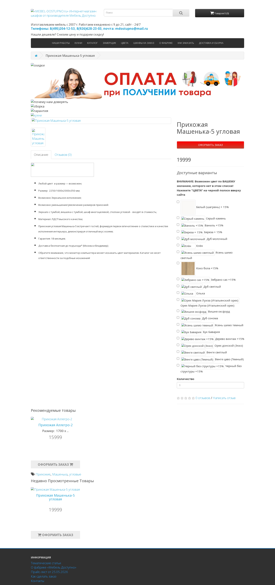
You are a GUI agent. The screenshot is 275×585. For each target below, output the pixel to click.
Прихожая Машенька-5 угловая (55, 497)
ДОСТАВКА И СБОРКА (211, 43)
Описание (41, 154)
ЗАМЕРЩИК (109, 43)
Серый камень (215, 218)
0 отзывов (202, 398)
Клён (199, 246)
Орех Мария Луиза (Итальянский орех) (207, 305)
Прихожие (43, 474)
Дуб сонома (209, 318)
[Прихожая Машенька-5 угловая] (101, 120)
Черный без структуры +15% (211, 368)
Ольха (200, 293)
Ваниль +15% (213, 225)
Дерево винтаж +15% (229, 338)
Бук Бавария (211, 332)
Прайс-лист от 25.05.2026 (49, 572)
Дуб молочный (216, 239)
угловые (75, 474)
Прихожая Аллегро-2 (55, 425)
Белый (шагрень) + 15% (212, 207)
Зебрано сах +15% (223, 279)
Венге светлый (216, 352)
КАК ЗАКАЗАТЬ (186, 43)
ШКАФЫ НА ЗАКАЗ (143, 43)
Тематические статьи (46, 563)
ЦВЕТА (124, 43)
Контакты (37, 581)
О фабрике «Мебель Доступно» (53, 567)
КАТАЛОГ (92, 43)
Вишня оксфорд (218, 311)
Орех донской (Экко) (228, 345)
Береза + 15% (212, 232)
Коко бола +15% (206, 268)
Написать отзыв (224, 398)
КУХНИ (78, 43)
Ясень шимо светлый (207, 255)
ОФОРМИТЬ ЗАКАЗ (210, 145)
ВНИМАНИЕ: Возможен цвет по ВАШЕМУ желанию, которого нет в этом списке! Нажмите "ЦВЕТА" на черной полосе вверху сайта (209, 187)
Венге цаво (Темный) (229, 359)
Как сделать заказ (43, 576)
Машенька (60, 474)
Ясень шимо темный (228, 325)
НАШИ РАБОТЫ (61, 43)
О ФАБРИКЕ (166, 43)
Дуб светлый (212, 286)
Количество (185, 379)
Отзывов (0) (63, 154)
